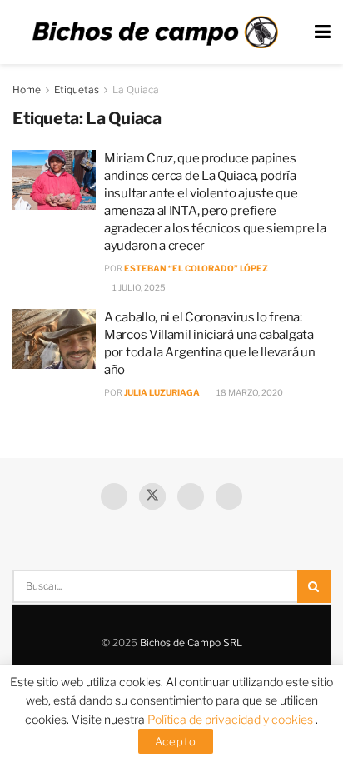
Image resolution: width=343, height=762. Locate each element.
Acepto (175, 741)
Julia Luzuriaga (162, 392)
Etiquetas (76, 89)
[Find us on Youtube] (190, 496)
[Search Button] (314, 586)
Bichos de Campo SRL (191, 642)
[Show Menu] (323, 32)
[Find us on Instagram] (229, 496)
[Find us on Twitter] (152, 496)
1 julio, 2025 (138, 287)
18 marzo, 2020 (249, 392)
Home (26, 89)
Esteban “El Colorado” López (196, 268)
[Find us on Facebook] (114, 496)
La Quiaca (135, 89)
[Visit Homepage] (155, 32)
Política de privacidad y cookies (231, 719)
